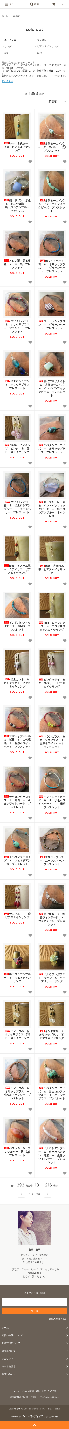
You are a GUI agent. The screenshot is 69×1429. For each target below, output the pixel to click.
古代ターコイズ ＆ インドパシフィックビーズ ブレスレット (52, 206)
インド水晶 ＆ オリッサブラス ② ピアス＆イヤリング (18, 1034)
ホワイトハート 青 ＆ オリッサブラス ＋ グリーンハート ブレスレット (52, 266)
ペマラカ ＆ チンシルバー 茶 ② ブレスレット (18, 1151)
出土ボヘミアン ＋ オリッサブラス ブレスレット (18, 384)
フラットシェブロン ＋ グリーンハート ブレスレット (51, 324)
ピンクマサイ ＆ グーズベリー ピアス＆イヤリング (52, 683)
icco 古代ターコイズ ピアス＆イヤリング (17, 147)
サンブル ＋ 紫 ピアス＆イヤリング (18, 915)
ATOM (53, 1391)
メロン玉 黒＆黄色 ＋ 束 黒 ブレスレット (17, 264)
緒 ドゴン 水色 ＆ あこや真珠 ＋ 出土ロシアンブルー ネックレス (18, 205)
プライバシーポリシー (49, 1397)
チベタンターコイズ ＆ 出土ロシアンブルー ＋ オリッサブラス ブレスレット (51, 1093)
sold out (16, 16)
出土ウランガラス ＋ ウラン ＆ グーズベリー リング (52, 978)
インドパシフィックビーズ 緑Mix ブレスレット (17, 626)
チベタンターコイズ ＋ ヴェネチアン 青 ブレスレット (17, 860)
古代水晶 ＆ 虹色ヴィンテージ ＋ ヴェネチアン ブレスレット (52, 919)
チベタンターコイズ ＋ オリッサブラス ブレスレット (51, 448)
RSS (44, 1391)
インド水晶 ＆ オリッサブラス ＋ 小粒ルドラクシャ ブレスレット (17, 1093)
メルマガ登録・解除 (31, 1391)
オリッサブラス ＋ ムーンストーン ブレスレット (53, 860)
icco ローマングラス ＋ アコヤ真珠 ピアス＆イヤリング (52, 626)
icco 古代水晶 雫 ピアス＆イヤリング (52, 569)
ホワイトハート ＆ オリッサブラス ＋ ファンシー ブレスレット (17, 326)
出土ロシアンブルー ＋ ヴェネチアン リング (17, 977)
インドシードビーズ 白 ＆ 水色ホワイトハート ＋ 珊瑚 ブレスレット (52, 802)
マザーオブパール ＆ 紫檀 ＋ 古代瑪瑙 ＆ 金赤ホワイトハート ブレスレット (17, 741)
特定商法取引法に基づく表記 (23, 1397)
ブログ (16, 1391)
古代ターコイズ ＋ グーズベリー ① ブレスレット (52, 147)
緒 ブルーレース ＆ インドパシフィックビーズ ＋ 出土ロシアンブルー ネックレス (52, 509)
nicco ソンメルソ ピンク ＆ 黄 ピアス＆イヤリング (18, 448)
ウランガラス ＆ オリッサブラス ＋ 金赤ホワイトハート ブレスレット (53, 742)
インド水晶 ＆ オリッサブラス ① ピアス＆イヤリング (52, 1034)
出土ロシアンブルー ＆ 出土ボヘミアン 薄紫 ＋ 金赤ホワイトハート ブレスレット (51, 1155)
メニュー (13, 4)
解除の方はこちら (58, 1318)
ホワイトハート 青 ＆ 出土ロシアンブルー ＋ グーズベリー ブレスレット (17, 507)
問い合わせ (7, 81)
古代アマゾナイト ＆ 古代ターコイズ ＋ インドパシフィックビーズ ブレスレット (52, 388)
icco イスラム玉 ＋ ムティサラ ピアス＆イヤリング (17, 569)
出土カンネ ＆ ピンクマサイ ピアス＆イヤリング (17, 683)
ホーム (5, 16)
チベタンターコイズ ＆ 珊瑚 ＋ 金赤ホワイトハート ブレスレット (17, 802)
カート (59, 4)
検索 (36, 4)
